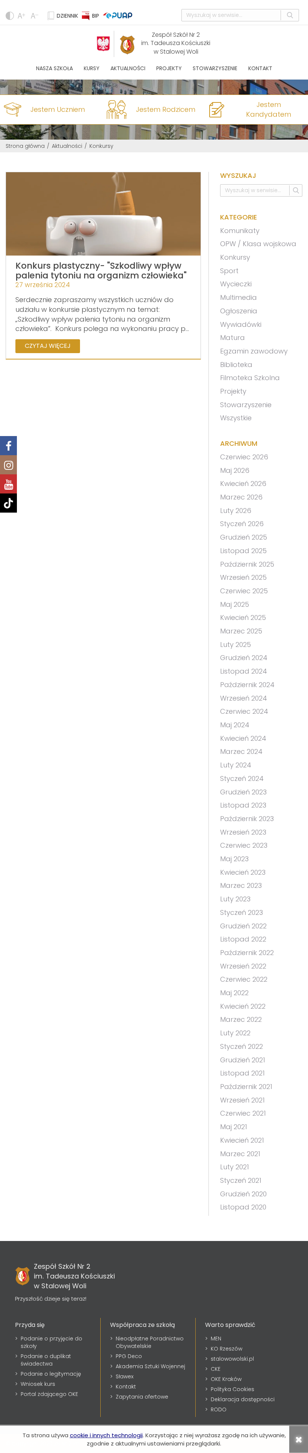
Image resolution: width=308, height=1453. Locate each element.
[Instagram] (8, 464)
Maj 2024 (234, 725)
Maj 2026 (234, 470)
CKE (215, 1369)
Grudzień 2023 (243, 792)
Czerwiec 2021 (243, 1113)
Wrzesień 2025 (243, 577)
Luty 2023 (235, 899)
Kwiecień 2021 (242, 1140)
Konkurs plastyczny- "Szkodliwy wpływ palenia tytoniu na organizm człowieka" (101, 270)
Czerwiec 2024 (244, 711)
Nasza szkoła (54, 68)
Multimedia (238, 297)
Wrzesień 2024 (243, 698)
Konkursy (235, 257)
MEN (216, 1338)
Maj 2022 (234, 992)
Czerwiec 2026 (244, 457)
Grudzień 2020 (243, 1194)
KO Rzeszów (226, 1348)
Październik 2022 (247, 952)
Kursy (92, 68)
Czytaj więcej (48, 345)
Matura (232, 337)
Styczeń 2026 (242, 523)
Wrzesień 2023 (243, 832)
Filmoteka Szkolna (250, 377)
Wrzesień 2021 (242, 1100)
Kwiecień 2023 (243, 872)
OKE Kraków (226, 1379)
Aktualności (127, 68)
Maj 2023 (234, 858)
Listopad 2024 (243, 671)
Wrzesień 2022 (243, 966)
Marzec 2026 (241, 497)
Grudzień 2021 (242, 1060)
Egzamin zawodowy (254, 351)
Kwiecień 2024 (243, 738)
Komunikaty (240, 230)
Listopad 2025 (243, 550)
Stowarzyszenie (215, 68)
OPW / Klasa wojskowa (258, 243)
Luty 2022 (235, 1033)
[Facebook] (8, 445)
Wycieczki (236, 284)
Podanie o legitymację (51, 1374)
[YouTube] (8, 483)
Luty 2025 (235, 644)
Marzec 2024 (241, 751)
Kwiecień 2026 (243, 483)
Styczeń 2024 (242, 778)
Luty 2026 (235, 510)
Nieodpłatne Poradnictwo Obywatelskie (150, 1342)
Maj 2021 (233, 1126)
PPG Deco (129, 1356)
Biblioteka (236, 364)
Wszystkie (236, 418)
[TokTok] (8, 503)
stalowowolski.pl (232, 1359)
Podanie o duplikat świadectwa (46, 1359)
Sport (229, 270)
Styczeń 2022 (241, 1046)
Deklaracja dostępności (243, 1399)
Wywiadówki (240, 324)
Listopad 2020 (243, 1207)
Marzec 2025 (241, 631)
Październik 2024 (247, 684)
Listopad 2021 (242, 1073)
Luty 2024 (235, 765)
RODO (218, 1409)
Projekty (169, 68)
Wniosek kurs (38, 1384)
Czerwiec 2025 (244, 591)
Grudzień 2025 (243, 537)
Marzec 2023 (241, 885)
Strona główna (25, 146)
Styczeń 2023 (241, 912)
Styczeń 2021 (240, 1180)
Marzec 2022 (241, 1019)
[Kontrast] (10, 16)
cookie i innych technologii (106, 1435)
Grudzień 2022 (243, 926)
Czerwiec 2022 (243, 979)
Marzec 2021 (240, 1153)
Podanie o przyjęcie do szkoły (51, 1342)
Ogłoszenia (238, 311)
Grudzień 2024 (243, 657)
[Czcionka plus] (35, 16)
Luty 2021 (234, 1167)
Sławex (124, 1376)
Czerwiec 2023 (243, 845)
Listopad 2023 (243, 805)
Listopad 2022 (243, 939)
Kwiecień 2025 (243, 617)
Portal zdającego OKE (49, 1394)
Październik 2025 (247, 564)
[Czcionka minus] (22, 16)
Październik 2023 (247, 818)
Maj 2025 (234, 604)
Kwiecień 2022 (243, 1006)
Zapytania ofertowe (142, 1396)
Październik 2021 (246, 1086)
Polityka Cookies (232, 1389)
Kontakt (260, 68)
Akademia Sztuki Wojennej (150, 1366)
